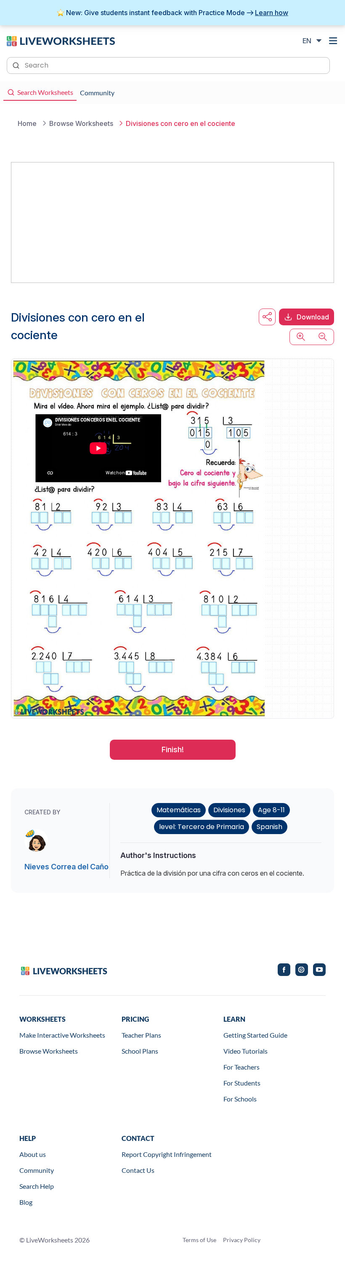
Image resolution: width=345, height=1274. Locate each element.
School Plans (140, 1051)
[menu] (333, 41)
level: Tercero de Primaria (201, 827)
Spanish (269, 827)
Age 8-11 (271, 810)
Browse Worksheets (48, 1051)
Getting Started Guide (255, 1035)
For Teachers (241, 1067)
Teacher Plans (141, 1035)
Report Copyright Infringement (167, 1154)
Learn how (271, 12)
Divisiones (229, 810)
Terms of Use (199, 1239)
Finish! (173, 749)
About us (32, 1154)
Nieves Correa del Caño (66, 866)
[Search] (17, 64)
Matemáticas (179, 810)
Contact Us (138, 1170)
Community (36, 1170)
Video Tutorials (245, 1051)
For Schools (240, 1099)
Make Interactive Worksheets (62, 1035)
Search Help (36, 1186)
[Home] (61, 40)
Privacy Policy (241, 1239)
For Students (241, 1083)
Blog (25, 1202)
